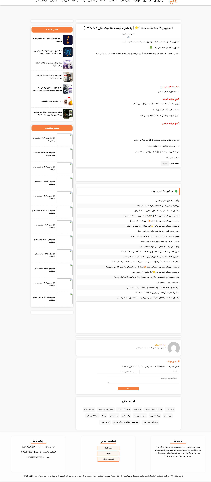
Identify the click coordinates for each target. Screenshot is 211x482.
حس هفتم (137, 409)
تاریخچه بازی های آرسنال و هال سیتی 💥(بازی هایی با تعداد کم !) (154, 221)
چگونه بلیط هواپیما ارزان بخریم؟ (167, 200)
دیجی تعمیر (167, 416)
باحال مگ (131, 34)
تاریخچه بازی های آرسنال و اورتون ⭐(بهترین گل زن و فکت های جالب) (152, 226)
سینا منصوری (160, 345)
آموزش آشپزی (105, 422)
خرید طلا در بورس (140, 416)
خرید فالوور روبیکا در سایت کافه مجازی (126, 422)
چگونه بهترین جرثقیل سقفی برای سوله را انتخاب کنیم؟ (159, 246)
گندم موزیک (170, 409)
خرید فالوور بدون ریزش (150, 422)
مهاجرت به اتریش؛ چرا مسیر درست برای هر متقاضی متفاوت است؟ (154, 236)
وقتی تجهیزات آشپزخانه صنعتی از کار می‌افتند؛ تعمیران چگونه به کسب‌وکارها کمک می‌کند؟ (146, 277)
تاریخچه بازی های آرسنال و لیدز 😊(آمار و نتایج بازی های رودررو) (155, 272)
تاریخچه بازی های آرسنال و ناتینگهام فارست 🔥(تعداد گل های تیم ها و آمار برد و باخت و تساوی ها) (142, 267)
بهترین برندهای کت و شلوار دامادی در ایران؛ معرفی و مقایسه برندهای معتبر (151, 256)
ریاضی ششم (114, 416)
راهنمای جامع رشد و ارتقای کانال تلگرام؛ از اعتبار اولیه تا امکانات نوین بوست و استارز (148, 297)
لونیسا (104, 416)
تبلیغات (108, 453)
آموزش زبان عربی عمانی (105, 409)
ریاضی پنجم (126, 416)
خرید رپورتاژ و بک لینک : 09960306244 (38, 447)
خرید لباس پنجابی (92, 416)
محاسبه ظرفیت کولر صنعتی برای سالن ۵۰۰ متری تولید (159, 241)
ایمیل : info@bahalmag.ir (38, 457)
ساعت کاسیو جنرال (123, 409)
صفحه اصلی (108, 448)
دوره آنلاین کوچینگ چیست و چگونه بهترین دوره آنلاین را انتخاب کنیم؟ (152, 287)
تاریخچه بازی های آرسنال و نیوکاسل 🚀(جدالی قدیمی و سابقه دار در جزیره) (151, 215)
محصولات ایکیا (89, 409)
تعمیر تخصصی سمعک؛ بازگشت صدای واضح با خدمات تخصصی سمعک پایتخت (150, 251)
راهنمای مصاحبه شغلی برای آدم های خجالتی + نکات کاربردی (156, 210)
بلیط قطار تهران (155, 416)
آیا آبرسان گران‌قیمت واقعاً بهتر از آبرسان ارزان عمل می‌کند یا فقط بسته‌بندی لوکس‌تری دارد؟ (145, 261)
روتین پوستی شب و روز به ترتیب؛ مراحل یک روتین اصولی (158, 231)
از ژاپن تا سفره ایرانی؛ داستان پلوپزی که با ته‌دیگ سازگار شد (157, 292)
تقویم (124, 34)
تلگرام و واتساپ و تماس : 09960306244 (38, 452)
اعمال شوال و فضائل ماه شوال (168, 282)
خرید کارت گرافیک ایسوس (153, 409)
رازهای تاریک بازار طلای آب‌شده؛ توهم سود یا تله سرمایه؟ (158, 205)
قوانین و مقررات (108, 459)
